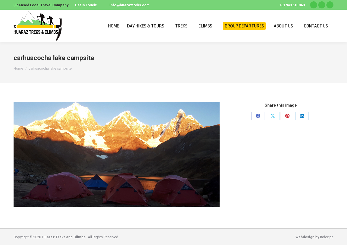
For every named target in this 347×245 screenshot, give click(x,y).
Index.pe (326, 237)
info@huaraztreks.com (130, 5)
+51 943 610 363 (292, 5)
